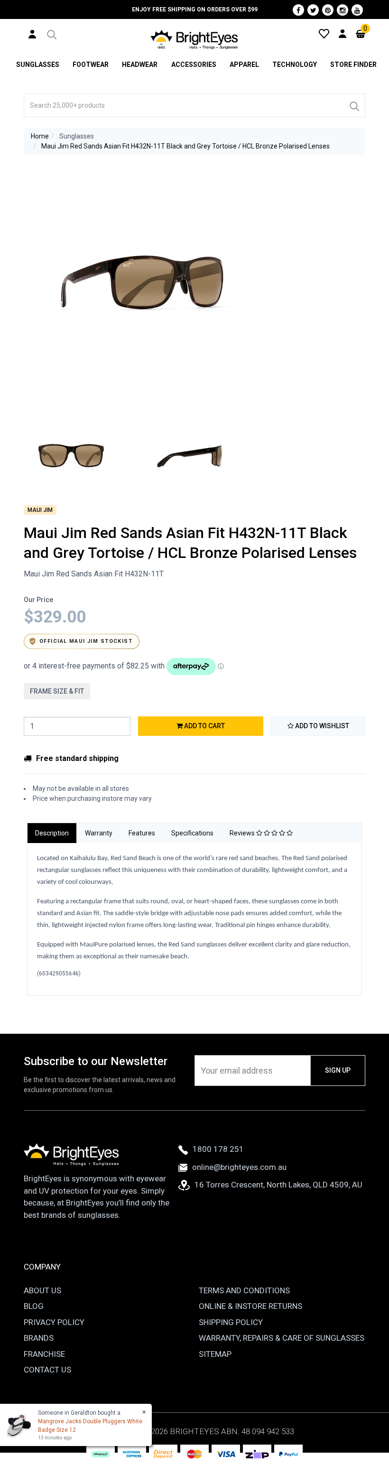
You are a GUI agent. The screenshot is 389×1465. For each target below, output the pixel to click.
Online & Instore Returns (250, 1306)
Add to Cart (204, 726)
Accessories (193, 64)
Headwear (139, 64)
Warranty (98, 833)
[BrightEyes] (194, 39)
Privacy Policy (54, 1322)
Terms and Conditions (244, 1290)
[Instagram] (342, 10)
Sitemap (215, 1354)
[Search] (354, 105)
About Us (42, 1290)
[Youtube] (357, 10)
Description (52, 833)
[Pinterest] (327, 10)
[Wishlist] (324, 33)
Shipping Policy (231, 1322)
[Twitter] (313, 10)
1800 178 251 (218, 1149)
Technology (294, 64)
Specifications (192, 833)
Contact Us (47, 1369)
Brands (39, 1338)
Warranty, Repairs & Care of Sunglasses (281, 1338)
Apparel (244, 64)
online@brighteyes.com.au (239, 1167)
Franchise (44, 1354)
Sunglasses (37, 64)
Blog (34, 1306)
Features (142, 833)
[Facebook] (298, 10)
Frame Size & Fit (57, 691)
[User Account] (32, 33)
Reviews (243, 833)
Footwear (91, 64)
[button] (51, 33)
